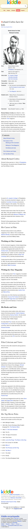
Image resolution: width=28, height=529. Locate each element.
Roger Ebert (12, 299)
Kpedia (18, 10)
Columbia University (12, 77)
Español (22, 10)
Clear (22, 6)
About (12, 524)
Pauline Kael (4, 395)
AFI (13, 336)
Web (4, 10)
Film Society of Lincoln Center (18, 87)
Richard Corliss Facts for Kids (8, 501)
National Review (5, 234)
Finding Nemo (4, 323)
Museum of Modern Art (19, 214)
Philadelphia (11, 69)
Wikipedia (19, 521)
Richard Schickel (5, 327)
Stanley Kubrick (14, 315)
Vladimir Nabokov (20, 313)
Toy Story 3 (8, 450)
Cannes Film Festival (13, 297)
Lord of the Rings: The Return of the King (15, 440)
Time (8, 118)
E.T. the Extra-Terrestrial (11, 429)
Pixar (10, 322)
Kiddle (2, 524)
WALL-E (7, 445)
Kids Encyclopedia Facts (6, 27)
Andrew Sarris (4, 251)
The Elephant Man (14, 427)
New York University (12, 79)
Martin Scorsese (12, 265)
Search (25, 6)
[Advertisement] (14, 16)
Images (8, 10)
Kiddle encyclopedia (14, 494)
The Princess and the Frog (12, 448)
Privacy (17, 524)
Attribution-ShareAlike (15, 498)
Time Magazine (12, 91)
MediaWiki (15, 522)
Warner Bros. (6, 292)
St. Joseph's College (13, 75)
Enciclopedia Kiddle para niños (15, 525)
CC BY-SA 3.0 (16, 518)
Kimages (13, 10)
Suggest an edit (18, 508)
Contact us (3, 525)
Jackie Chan (22, 290)
